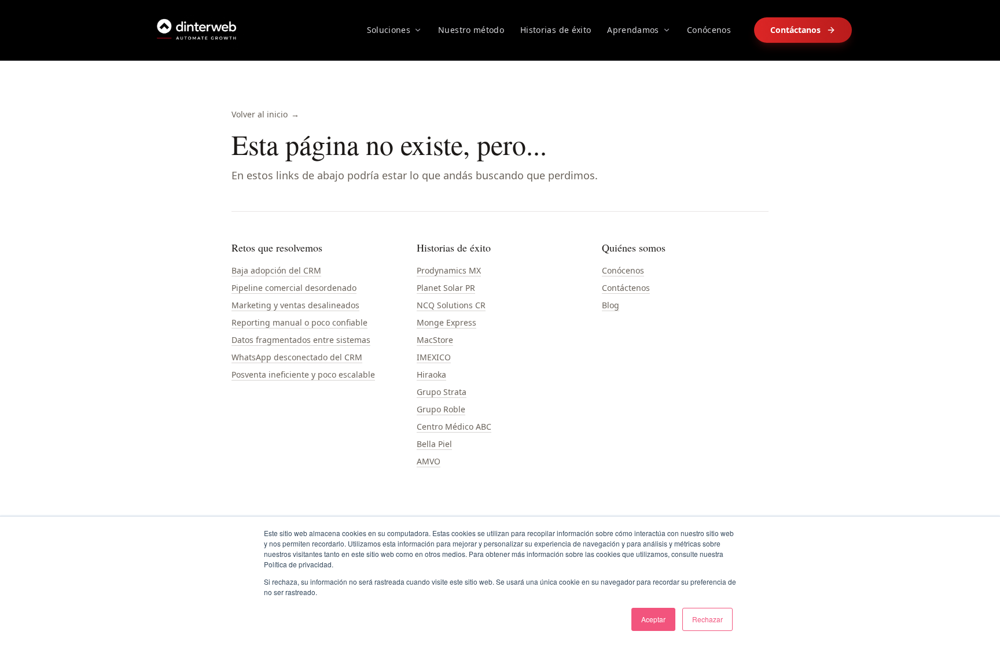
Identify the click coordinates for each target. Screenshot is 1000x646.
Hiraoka (431, 374)
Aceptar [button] (653, 619)
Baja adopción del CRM (276, 270)
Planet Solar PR (446, 287)
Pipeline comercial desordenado (293, 287)
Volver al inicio (265, 114)
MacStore (435, 339)
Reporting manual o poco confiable (299, 322)
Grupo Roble (441, 409)
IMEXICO (434, 357)
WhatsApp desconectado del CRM (296, 357)
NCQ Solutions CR (451, 305)
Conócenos (623, 270)
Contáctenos (626, 287)
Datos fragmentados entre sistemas (300, 339)
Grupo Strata (441, 391)
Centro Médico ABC (454, 426)
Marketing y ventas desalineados (295, 305)
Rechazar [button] (707, 619)
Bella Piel (434, 443)
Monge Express (446, 322)
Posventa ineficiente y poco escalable (303, 374)
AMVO (428, 461)
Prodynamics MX (449, 270)
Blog (610, 305)
